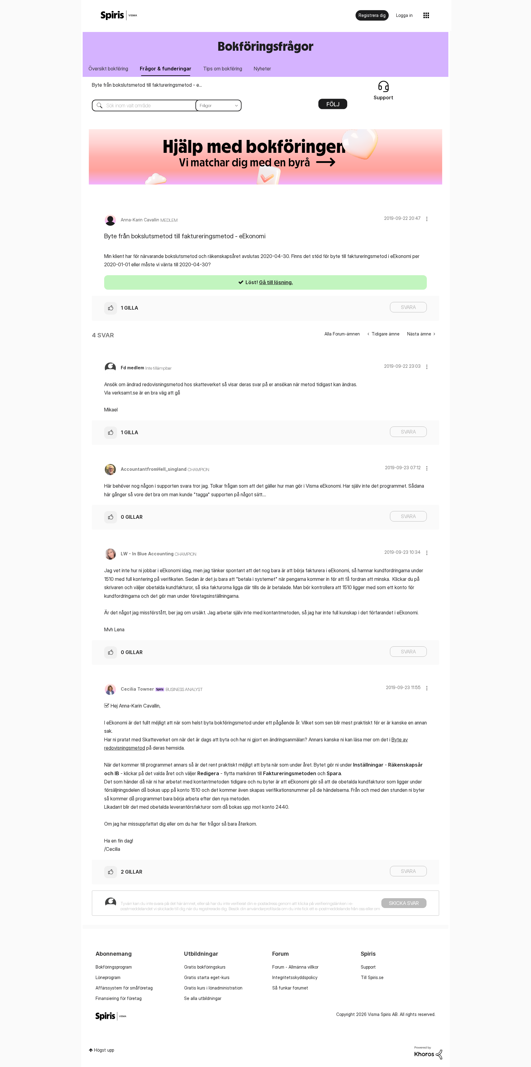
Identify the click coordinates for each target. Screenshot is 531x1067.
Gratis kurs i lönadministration (213, 987)
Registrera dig (372, 15)
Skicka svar (404, 903)
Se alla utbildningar (202, 998)
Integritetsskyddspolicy (294, 977)
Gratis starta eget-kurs (207, 977)
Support (368, 967)
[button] (427, 219)
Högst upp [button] (104, 1050)
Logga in (404, 15)
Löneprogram (108, 977)
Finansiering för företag (119, 998)
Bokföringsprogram (114, 967)
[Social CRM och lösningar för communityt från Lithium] (428, 1052)
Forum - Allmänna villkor (295, 967)
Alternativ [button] (332, 106)
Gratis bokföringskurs (205, 967)
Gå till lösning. (276, 282)
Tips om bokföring (222, 68)
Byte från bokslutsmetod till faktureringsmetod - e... (147, 85)
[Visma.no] (119, 15)
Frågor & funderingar (165, 68)
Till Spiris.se (372, 977)
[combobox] (162, 105)
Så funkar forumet (290, 987)
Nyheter (262, 68)
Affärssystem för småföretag (124, 987)
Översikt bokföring (108, 68)
